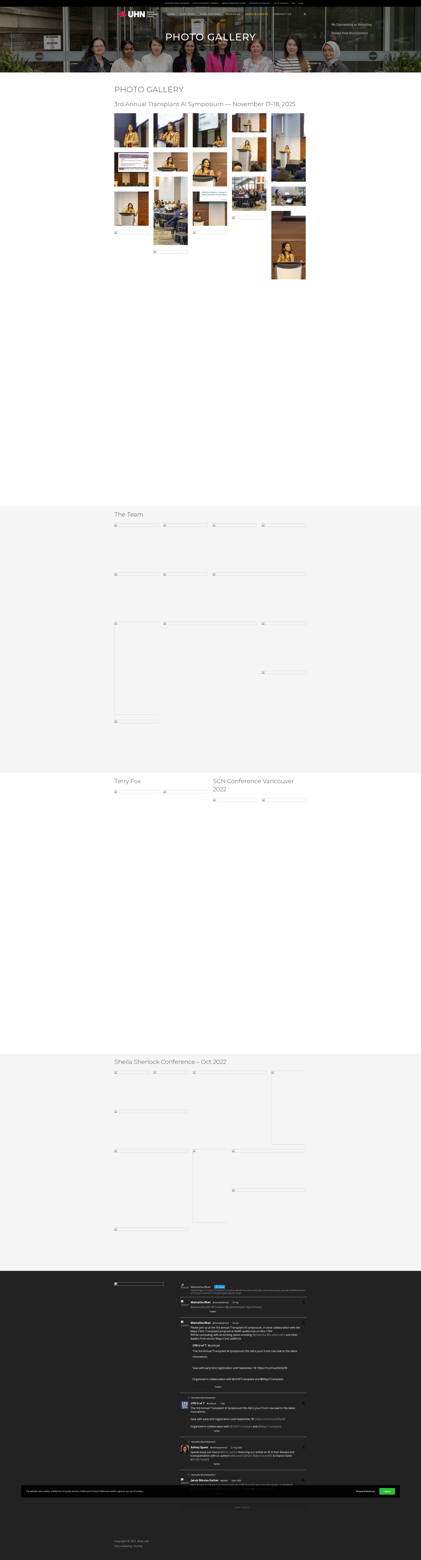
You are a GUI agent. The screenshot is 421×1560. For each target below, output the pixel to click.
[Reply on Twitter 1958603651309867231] (193, 1464)
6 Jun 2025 (236, 1480)
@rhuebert (218, 1307)
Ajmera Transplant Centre (234, 3)
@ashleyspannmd (218, 1447)
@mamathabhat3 (221, 1302)
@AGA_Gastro (229, 1452)
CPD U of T (198, 1403)
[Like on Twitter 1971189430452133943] (205, 1312)
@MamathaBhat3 (241, 1455)
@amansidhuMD (200, 1307)
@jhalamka (259, 1335)
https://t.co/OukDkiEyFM (270, 1419)
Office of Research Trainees (206, 3)
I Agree (387, 1491)
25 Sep (236, 1302)
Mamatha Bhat (201, 1302)
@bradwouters (276, 1335)
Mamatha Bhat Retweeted (203, 1397)
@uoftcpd (211, 1403)
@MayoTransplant (269, 1426)
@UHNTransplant (241, 1426)
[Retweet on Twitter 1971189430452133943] (199, 1312)
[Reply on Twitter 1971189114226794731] (193, 1387)
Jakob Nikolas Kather (205, 1480)
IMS (293, 3)
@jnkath (224, 1480)
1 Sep (222, 1403)
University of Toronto (259, 3)
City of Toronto (280, 3)
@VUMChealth (199, 1459)
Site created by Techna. (128, 1546)
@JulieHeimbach (236, 1307)
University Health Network (176, 3)
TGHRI (300, 3)
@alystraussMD (262, 1455)
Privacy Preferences (365, 1491)
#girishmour (254, 1307)
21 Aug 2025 (236, 1447)
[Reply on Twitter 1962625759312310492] (193, 1431)
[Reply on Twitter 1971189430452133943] (193, 1312)
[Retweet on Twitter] (189, 1397)
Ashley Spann (199, 1447)
